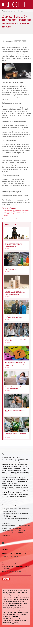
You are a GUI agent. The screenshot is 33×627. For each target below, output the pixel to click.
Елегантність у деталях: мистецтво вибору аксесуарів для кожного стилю (16, 213)
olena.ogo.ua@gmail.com (12, 571)
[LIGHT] (16, 4)
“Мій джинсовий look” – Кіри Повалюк (15, 509)
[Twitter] (20, 41)
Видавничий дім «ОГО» (12, 457)
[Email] (18, 41)
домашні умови (7, 218)
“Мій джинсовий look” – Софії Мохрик (15, 513)
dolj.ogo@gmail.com (11, 556)
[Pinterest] (25, 41)
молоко (13, 218)
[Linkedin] (23, 41)
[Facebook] (16, 41)
